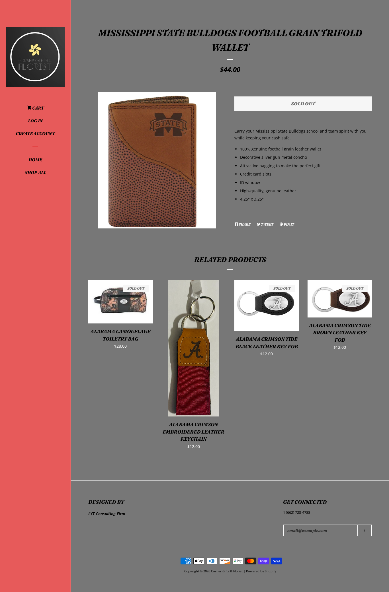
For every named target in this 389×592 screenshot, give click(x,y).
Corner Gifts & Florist (227, 571)
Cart (37, 108)
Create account (35, 133)
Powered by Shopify (261, 571)
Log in (35, 120)
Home (35, 159)
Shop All (35, 172)
